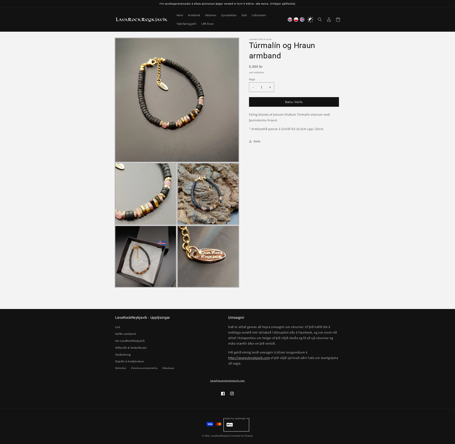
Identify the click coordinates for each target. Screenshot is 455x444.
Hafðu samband (125, 334)
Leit (117, 327)
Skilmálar (120, 368)
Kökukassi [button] (168, 368)
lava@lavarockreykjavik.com (227, 380)
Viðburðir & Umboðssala (131, 348)
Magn (252, 79)
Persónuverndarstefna (144, 368)
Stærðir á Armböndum (129, 361)
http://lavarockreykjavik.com (249, 358)
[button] (320, 19)
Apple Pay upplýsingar (235, 418)
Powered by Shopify (242, 435)
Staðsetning (123, 354)
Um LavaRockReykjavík (130, 341)
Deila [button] (257, 141)
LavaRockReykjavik (221, 435)
